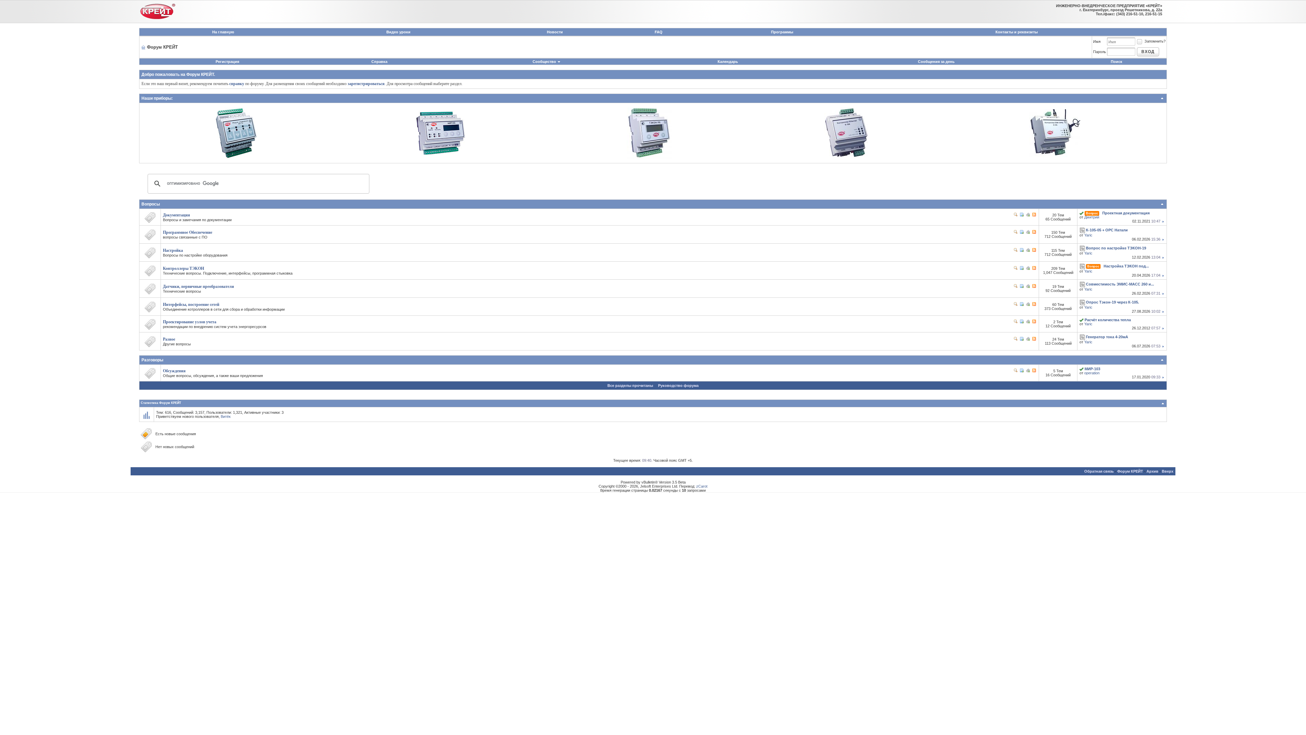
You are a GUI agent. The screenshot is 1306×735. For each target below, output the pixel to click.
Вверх (1167, 471)
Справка (379, 62)
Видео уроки (398, 32)
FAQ (659, 32)
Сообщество (544, 62)
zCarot (701, 486)
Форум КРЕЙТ (1130, 471)
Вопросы (150, 204)
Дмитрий (1091, 217)
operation (1092, 373)
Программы (782, 32)
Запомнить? (1155, 41)
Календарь (728, 62)
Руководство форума (678, 385)
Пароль (1099, 52)
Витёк (226, 416)
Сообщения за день (936, 62)
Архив (1152, 471)
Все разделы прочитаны (630, 385)
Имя (1097, 41)
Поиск (1116, 62)
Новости (555, 32)
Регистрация (227, 62)
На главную (223, 32)
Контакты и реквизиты (1016, 32)
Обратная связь (1099, 471)
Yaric (1088, 235)
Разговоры (152, 360)
